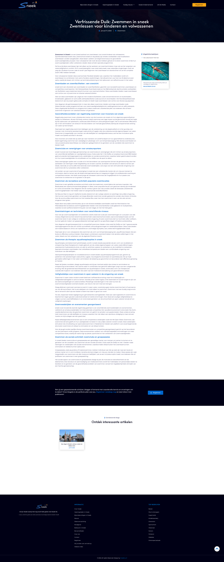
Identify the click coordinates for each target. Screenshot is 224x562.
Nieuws (76, 518)
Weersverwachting (80, 521)
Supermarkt (152, 515)
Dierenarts (152, 521)
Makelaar (151, 537)
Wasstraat (152, 528)
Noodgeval (77, 524)
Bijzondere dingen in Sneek (89, 5)
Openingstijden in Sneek (111, 5)
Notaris (151, 531)
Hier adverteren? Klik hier (151, 58)
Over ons (77, 534)
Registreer (77, 540)
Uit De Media (161, 5)
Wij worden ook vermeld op (82, 543)
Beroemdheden (79, 531)
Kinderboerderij (153, 518)
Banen (151, 509)
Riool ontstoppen (154, 512)
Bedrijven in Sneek (80, 528)
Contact (172, 5)
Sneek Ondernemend (146, 5)
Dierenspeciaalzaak (154, 540)
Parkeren (151, 534)
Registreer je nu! (149, 86)
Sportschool (152, 524)
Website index (78, 546)
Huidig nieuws (128, 5)
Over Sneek (77, 509)
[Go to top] (217, 548)
